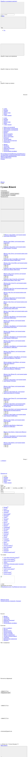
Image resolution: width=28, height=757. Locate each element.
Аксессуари (7, 147)
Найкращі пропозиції (9, 148)
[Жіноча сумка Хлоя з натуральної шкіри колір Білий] (15, 298)
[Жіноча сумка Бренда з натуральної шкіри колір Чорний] (15, 337)
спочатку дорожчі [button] (5, 195)
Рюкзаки (6, 477)
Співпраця (7, 156)
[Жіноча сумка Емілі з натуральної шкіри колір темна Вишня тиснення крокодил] (15, 405)
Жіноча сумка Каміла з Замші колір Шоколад (15, 432)
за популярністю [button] (5, 193)
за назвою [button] (13, 195)
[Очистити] (12, 499)
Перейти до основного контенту (9, 1)
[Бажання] (14, 62)
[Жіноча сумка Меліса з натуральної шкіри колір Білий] (15, 317)
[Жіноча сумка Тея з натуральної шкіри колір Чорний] (15, 289)
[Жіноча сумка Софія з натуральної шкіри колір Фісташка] (15, 308)
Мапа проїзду (4, 745)
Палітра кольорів (16, 153)
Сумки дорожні (7, 482)
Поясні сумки (7, 480)
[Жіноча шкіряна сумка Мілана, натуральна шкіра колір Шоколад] (15, 357)
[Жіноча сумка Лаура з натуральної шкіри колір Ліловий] (15, 247)
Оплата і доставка (8, 633)
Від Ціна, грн (4, 488)
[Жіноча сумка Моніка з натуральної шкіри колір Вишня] (15, 326)
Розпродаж (6, 149)
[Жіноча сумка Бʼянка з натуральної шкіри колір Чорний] (15, 380)
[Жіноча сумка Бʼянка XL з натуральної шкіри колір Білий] (15, 392)
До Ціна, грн (16, 488)
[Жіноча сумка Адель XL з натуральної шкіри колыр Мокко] (15, 279)
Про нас (3, 153)
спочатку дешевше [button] (14, 193)
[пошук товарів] (12, 8)
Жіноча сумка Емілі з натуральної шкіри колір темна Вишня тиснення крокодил (15, 409)
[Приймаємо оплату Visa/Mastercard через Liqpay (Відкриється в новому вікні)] (13, 586)
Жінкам (5, 144)
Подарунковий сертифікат (10, 151)
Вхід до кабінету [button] (8, 628)
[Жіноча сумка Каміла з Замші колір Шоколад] (15, 426)
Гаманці (6, 478)
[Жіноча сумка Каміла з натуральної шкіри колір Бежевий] (15, 436)
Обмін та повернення (10, 155)
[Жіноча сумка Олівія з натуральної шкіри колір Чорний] (15, 415)
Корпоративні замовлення (10, 638)
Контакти (8, 157)
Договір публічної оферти (10, 636)
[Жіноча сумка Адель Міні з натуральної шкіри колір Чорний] (15, 259)
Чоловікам (6, 145)
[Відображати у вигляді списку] (12, 227)
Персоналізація (8, 153)
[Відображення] (12, 203)
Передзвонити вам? (5, 692)
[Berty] (8, 582)
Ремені (5, 481)
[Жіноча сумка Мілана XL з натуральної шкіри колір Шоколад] (15, 368)
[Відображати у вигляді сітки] (12, 215)
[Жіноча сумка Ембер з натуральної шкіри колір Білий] (15, 235)
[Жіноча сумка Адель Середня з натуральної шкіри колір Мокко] (15, 269)
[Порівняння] (12, 50)
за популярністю (5, 192)
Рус (4, 30)
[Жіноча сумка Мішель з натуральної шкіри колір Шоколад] (15, 346)
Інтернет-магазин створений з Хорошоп (11, 601)
